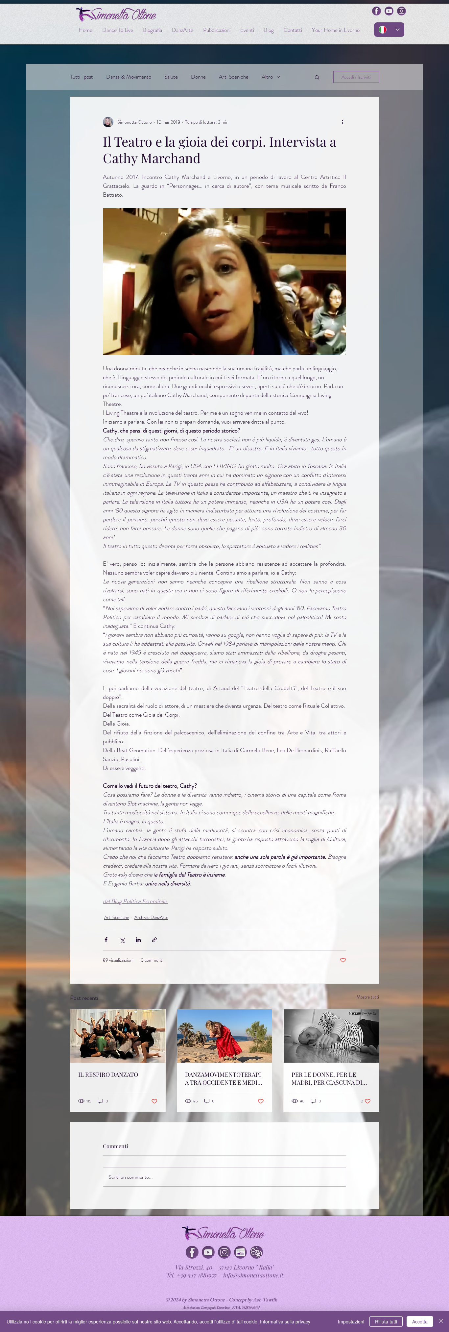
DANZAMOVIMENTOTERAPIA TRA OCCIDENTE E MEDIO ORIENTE (223, 1078)
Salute (171, 77)
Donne (198, 77)
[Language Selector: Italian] (389, 29)
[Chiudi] (441, 1321)
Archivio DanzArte (151, 917)
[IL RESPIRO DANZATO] (117, 1036)
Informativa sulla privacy (285, 1321)
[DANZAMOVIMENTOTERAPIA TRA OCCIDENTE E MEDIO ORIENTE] (224, 1036)
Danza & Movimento (128, 77)
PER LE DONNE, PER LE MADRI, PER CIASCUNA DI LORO (327, 1078)
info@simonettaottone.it (253, 1275)
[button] (317, 77)
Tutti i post (81, 77)
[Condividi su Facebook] (106, 940)
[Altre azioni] (342, 122)
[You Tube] (208, 1252)
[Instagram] (224, 1252)
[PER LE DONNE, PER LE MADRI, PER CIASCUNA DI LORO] (331, 1036)
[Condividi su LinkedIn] (138, 940)
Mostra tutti (368, 997)
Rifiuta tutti (386, 1321)
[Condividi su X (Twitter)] (122, 940)
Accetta (420, 1321)
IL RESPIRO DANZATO (108, 1074)
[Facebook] (192, 1252)
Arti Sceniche (233, 77)
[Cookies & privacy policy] (256, 1252)
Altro (267, 77)
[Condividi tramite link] (154, 940)
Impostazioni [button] (351, 1321)
